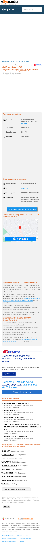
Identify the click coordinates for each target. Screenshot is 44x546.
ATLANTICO (7, 462)
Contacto (21, 541)
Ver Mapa (24, 123)
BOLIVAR (6, 469)
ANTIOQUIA (7, 455)
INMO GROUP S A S (11, 410)
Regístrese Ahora (9, 374)
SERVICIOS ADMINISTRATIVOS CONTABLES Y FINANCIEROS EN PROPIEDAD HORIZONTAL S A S (22, 426)
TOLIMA (6, 484)
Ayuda (6, 506)
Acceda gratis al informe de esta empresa (22, 209)
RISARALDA (7, 477)
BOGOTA (6, 451)
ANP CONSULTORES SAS (14, 417)
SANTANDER (7, 473)
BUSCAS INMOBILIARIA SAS (15, 436)
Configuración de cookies (9, 541)
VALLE (5, 458)
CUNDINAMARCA (9, 466)
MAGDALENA (8, 480)
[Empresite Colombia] (8, 10)
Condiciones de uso (25, 538)
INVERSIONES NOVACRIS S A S (16, 404)
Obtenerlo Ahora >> (22, 392)
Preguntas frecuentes (8, 535)
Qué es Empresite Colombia (9, 538)
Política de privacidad (22, 535)
